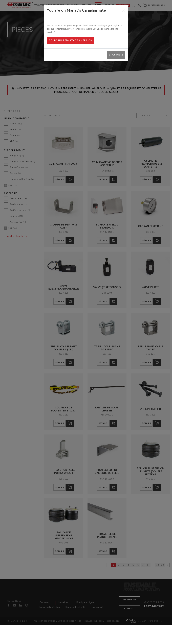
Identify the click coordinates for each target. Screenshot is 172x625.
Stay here (116, 54)
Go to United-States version (70, 40)
